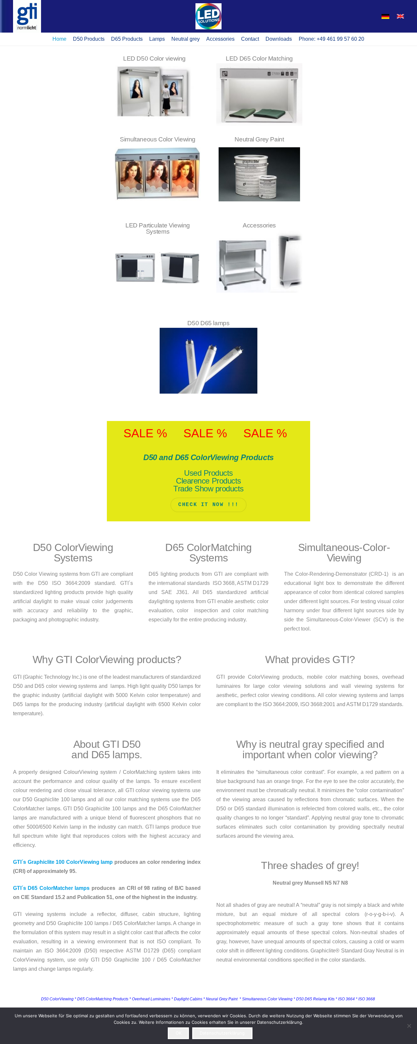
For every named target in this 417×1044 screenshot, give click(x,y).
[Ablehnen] (409, 1025)
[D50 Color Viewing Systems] (157, 90)
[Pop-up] (208, 16)
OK (178, 1033)
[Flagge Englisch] (400, 16)
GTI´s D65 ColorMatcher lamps (51, 888)
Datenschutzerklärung (222, 1033)
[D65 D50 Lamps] (157, 168)
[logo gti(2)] (27, 16)
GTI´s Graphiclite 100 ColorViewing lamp (63, 862)
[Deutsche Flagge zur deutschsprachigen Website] (385, 16)
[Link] (259, 90)
